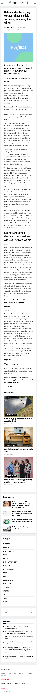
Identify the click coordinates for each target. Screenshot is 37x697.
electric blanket (23, 98)
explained (17, 154)
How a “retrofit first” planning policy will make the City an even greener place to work (22, 513)
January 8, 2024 (21, 27)
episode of (20, 107)
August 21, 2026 (9, 484)
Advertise (15, 683)
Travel (5, 598)
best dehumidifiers (24, 210)
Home (3, 683)
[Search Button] (35, 3)
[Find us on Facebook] (1, 692)
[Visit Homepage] (18, 3)
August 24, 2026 (9, 454)
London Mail (10, 27)
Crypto (6, 547)
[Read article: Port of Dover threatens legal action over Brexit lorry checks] (7, 528)
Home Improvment (11, 414)
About (9, 683)
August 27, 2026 (9, 423)
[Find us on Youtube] (6, 692)
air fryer (26, 95)
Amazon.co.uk (22, 239)
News (5, 573)
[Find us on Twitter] (4, 692)
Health (5, 558)
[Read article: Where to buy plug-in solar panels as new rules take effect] (18, 406)
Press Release (8, 580)
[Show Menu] (2, 3)
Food (5, 555)
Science (6, 587)
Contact (23, 683)
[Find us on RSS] (9, 692)
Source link (8, 386)
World (5, 602)
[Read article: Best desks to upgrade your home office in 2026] (18, 437)
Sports (6, 591)
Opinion (6, 576)
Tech (5, 594)
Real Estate (7, 584)
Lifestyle (6, 565)
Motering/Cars (8, 569)
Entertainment (9, 551)
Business (6, 544)
